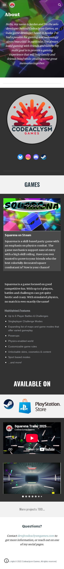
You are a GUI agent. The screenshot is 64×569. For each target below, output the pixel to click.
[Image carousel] (32, 480)
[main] (32, 15)
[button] (4, 5)
